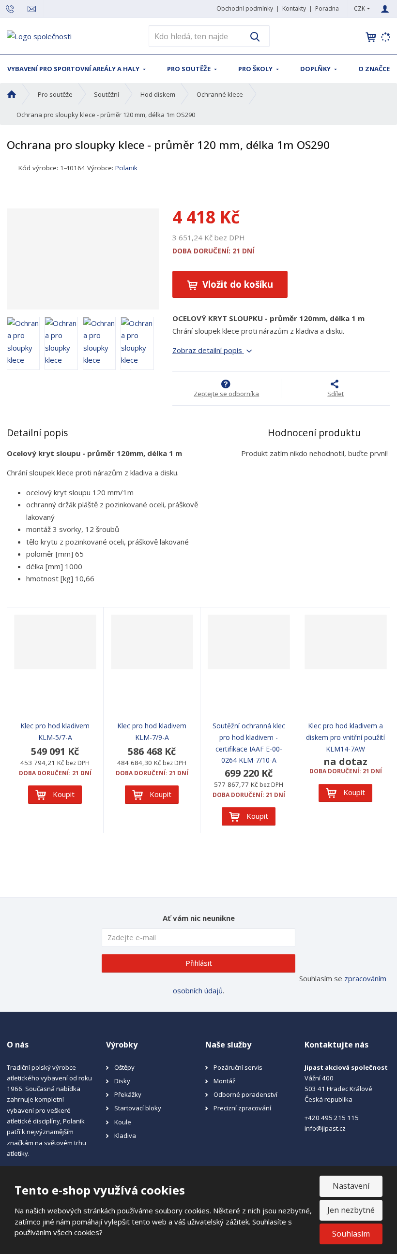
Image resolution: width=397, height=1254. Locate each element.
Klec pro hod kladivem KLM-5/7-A (55, 731)
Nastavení (351, 1185)
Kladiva (125, 1135)
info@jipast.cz (325, 1128)
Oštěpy (124, 1067)
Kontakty (294, 8)
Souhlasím (351, 1233)
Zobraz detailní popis (208, 350)
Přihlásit (198, 963)
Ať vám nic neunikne (199, 918)
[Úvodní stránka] (39, 35)
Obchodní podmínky (244, 8)
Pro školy (256, 68)
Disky (122, 1081)
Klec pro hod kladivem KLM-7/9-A (151, 731)
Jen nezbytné (351, 1210)
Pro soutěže (189, 68)
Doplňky (316, 68)
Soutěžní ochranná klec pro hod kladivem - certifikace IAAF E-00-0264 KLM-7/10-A (249, 743)
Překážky (127, 1094)
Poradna (327, 8)
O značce (374, 68)
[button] (359, 8)
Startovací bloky (137, 1108)
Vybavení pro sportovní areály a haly (74, 68)
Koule (122, 1122)
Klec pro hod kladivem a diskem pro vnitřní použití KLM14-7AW (345, 737)
